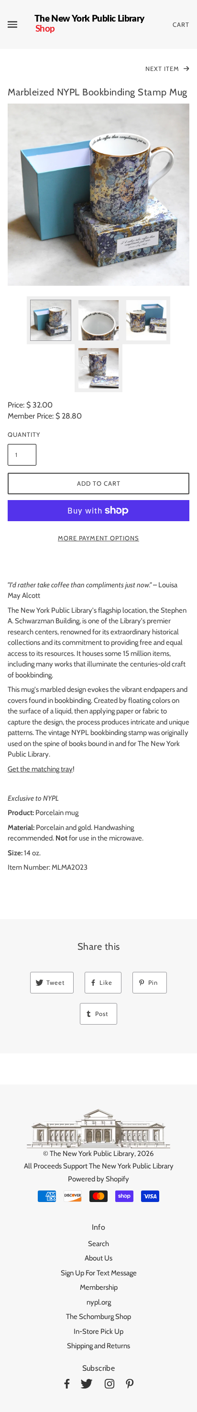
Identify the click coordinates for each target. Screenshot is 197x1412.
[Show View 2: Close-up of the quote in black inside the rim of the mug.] (98, 320)
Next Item (163, 68)
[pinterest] (129, 1385)
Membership (99, 1287)
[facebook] (67, 1385)
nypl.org (99, 1302)
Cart (181, 24)
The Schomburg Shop (98, 1316)
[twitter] (86, 1385)
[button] (98, 195)
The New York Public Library (92, 1153)
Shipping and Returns (98, 1346)
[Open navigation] (21, 24)
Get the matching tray (40, 769)
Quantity (22, 434)
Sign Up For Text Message (99, 1273)
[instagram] (109, 1385)
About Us (98, 1258)
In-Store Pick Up (98, 1331)
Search (98, 1243)
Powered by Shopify (98, 1179)
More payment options (98, 538)
